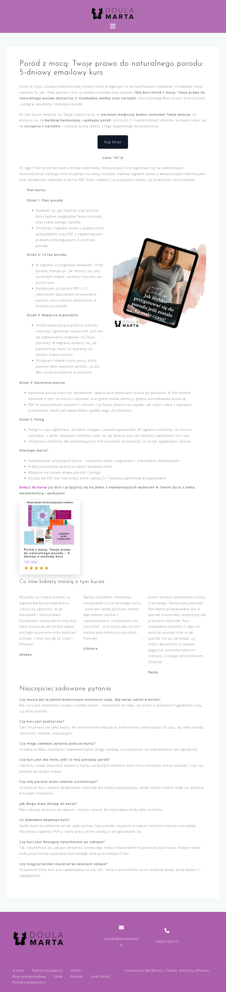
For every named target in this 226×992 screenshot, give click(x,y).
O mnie (18, 970)
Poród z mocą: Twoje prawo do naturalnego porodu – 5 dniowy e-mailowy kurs (47, 553)
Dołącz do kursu (33, 487)
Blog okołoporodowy (29, 976)
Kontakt (77, 976)
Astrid (184, 970)
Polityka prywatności (29, 982)
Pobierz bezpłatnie (47, 970)
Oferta (75, 970)
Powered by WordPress (143, 970)
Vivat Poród (100, 976)
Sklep (58, 976)
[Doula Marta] (39, 938)
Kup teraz (112, 141)
